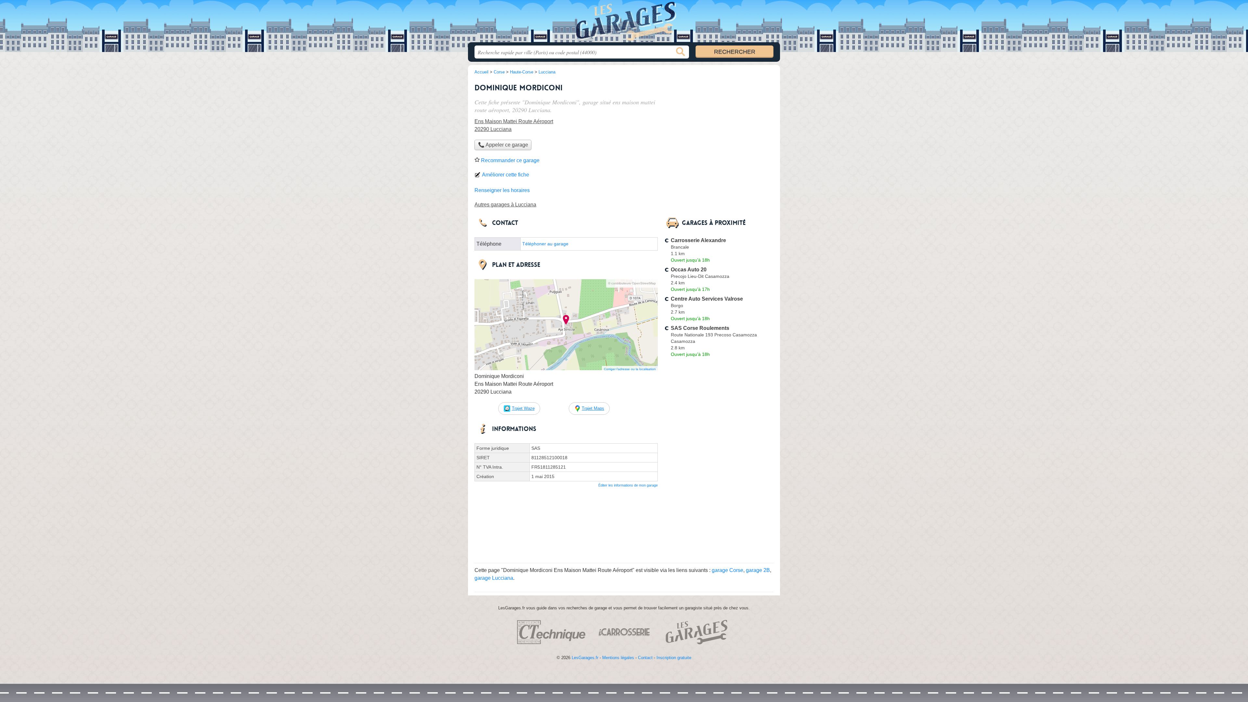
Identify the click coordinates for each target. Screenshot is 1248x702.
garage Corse (727, 570)
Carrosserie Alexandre (698, 240)
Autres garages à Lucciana (505, 204)
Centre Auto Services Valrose (707, 299)
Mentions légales (618, 657)
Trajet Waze (523, 408)
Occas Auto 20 (689, 269)
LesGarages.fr (585, 657)
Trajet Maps (593, 408)
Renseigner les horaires (502, 190)
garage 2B (758, 570)
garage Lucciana (493, 578)
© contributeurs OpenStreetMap (632, 283)
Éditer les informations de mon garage (628, 485)
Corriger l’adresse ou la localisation (630, 369)
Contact (645, 657)
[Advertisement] (719, 510)
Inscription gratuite (673, 657)
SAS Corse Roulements (700, 328)
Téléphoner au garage (545, 243)
